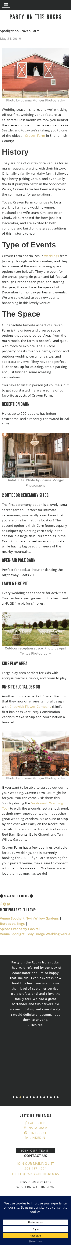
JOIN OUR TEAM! (35, 1150)
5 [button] (27, 1097)
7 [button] (34, 1097)
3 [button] (20, 1097)
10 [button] (44, 1097)
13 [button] (54, 1097)
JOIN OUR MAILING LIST (35, 1163)
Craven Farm (35, 135)
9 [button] (40, 1097)
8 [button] (37, 1097)
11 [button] (47, 1097)
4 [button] (23, 1097)
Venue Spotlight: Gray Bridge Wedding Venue (35, 934)
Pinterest (37, 1133)
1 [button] (13, 1097)
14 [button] (58, 1097)
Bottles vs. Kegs (13, 923)
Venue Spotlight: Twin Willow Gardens (30, 918)
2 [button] (17, 1097)
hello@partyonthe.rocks (35, 1174)
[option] (35, 993)
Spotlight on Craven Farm (20, 31)
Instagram (37, 1128)
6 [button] (30, 1097)
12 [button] (51, 1097)
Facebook (36, 1123)
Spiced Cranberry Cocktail (20, 929)
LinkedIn (37, 1138)
